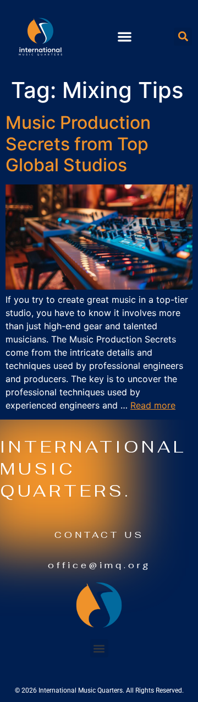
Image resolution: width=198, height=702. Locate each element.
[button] (124, 36)
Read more (152, 405)
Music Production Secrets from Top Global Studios (78, 144)
